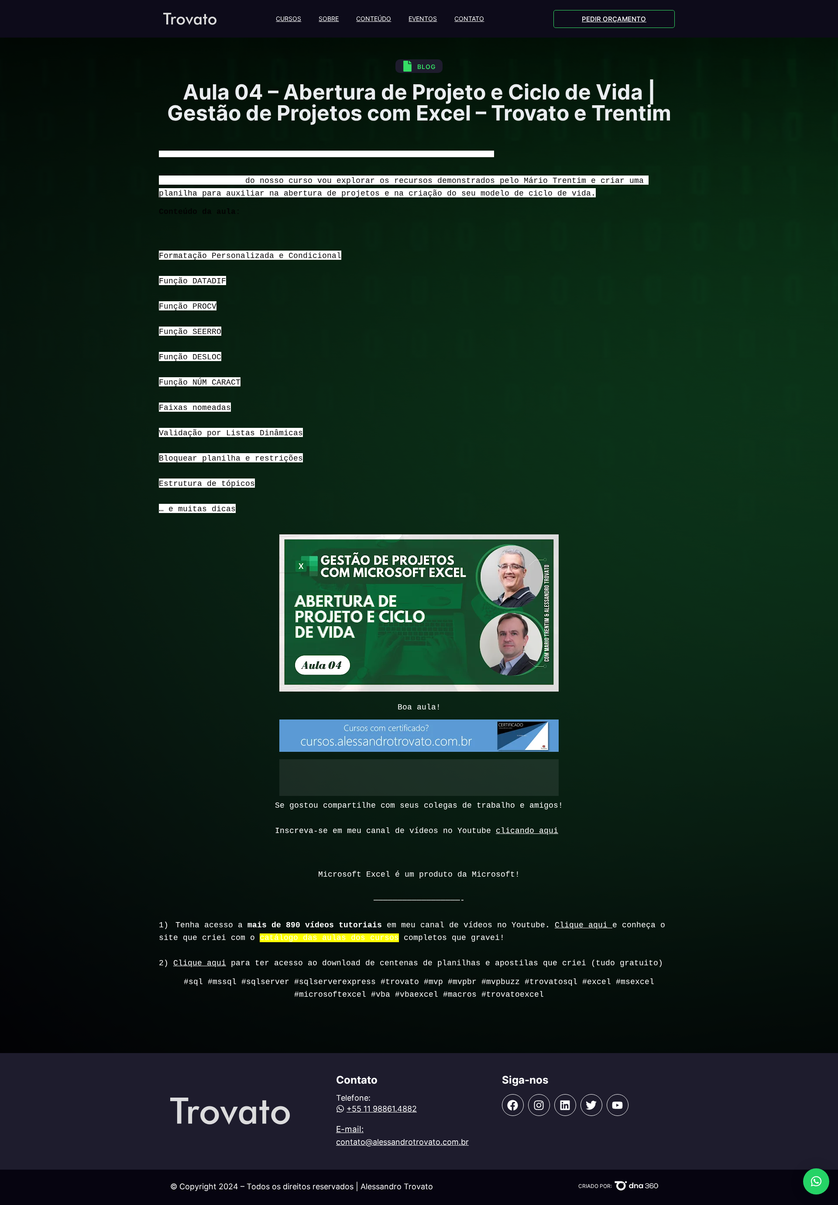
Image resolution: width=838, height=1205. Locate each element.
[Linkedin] (565, 1105)
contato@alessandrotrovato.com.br (402, 1141)
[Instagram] (539, 1105)
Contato (469, 18)
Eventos (423, 18)
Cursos (288, 18)
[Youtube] (617, 1105)
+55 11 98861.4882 (382, 1108)
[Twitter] (591, 1105)
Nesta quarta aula (199, 180)
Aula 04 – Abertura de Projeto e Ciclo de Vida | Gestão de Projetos (274, 154)
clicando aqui (527, 830)
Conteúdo (373, 18)
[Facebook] (513, 1105)
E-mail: (350, 1129)
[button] (816, 1181)
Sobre (329, 18)
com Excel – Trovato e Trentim (443, 154)
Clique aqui (583, 925)
